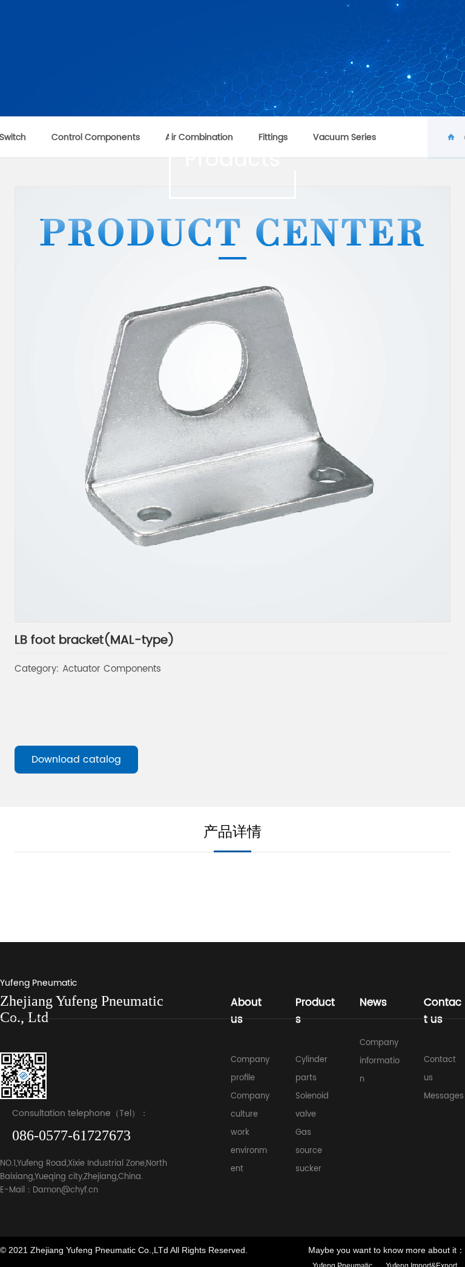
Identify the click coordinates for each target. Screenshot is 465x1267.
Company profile (250, 1069)
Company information (380, 1061)
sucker (308, 1169)
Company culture (250, 1105)
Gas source (308, 1141)
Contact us (440, 1069)
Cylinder (311, 1060)
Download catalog (76, 759)
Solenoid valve (312, 1105)
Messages (444, 1096)
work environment (249, 1150)
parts (306, 1078)
